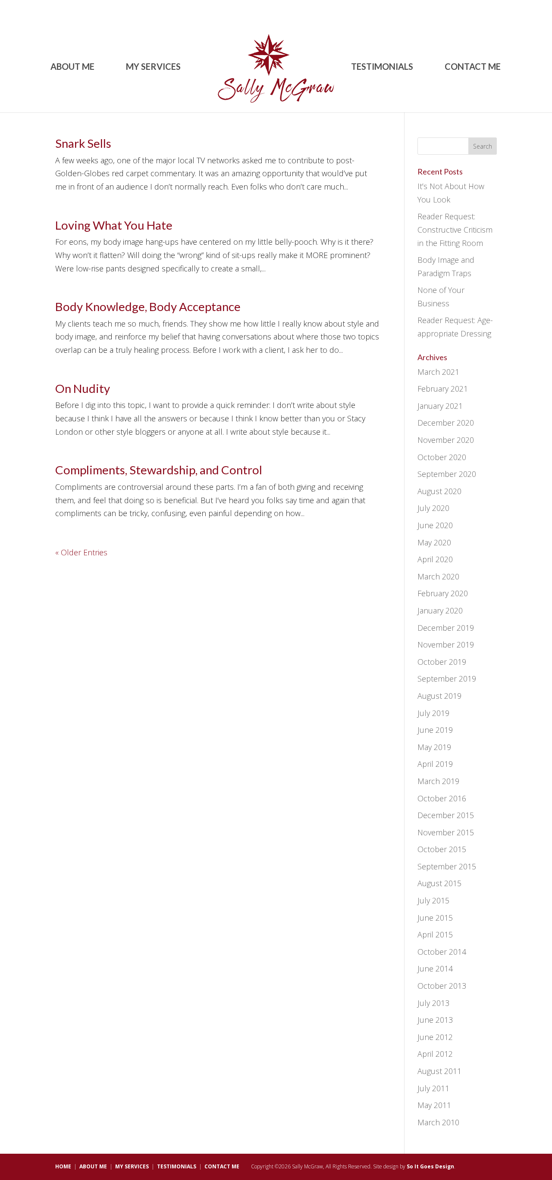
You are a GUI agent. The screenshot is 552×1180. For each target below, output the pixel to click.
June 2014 (435, 968)
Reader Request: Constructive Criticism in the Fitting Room (454, 229)
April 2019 (435, 764)
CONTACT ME (473, 67)
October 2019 (441, 662)
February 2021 (442, 388)
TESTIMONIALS (382, 67)
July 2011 (433, 1088)
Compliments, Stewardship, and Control (158, 470)
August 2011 (439, 1071)
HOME (63, 1166)
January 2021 (440, 406)
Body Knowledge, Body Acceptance (148, 306)
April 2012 (435, 1054)
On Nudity (82, 388)
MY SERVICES (153, 67)
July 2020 (433, 508)
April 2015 (435, 934)
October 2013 (441, 986)
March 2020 (438, 576)
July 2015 (433, 900)
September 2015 (446, 866)
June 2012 (435, 1037)
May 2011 (434, 1105)
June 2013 (435, 1020)
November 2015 (445, 832)
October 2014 (441, 951)
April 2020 (435, 559)
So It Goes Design (430, 1166)
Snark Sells (83, 143)
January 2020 (440, 610)
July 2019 (433, 713)
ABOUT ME (72, 67)
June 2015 (435, 917)
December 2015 (445, 815)
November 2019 (445, 644)
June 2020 (435, 525)
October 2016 (441, 798)
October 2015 (441, 849)
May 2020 (434, 542)
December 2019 (445, 628)
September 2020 (446, 474)
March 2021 (438, 372)
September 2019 (446, 678)
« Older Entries (81, 552)
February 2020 (442, 593)
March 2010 (438, 1122)
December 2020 (445, 422)
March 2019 (438, 781)
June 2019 (435, 730)
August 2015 (439, 883)
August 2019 (439, 696)
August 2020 (439, 491)
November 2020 (445, 440)
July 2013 (433, 1003)
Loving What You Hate (113, 225)
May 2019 (434, 747)
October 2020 (441, 457)
